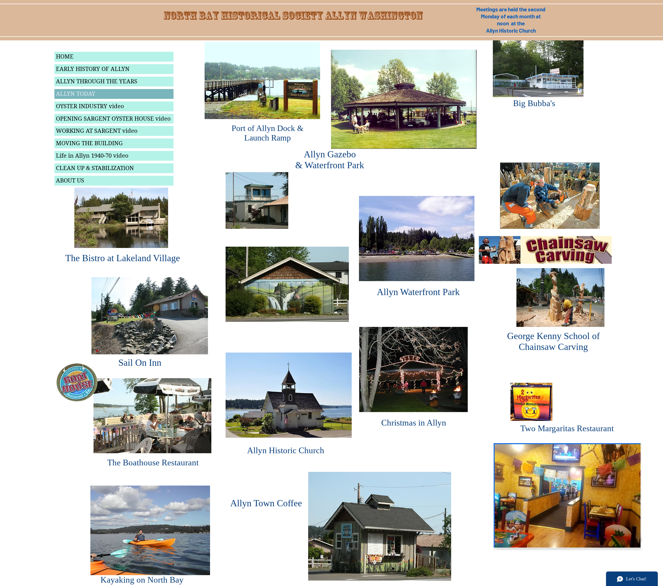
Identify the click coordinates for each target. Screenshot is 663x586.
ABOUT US (70, 180)
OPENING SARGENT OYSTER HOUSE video (113, 118)
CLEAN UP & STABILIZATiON (95, 168)
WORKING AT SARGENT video (97, 130)
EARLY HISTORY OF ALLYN (92, 68)
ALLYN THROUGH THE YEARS (96, 81)
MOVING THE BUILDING (89, 143)
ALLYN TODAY (75, 93)
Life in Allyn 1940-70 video (92, 155)
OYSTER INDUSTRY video (90, 106)
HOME (65, 56)
